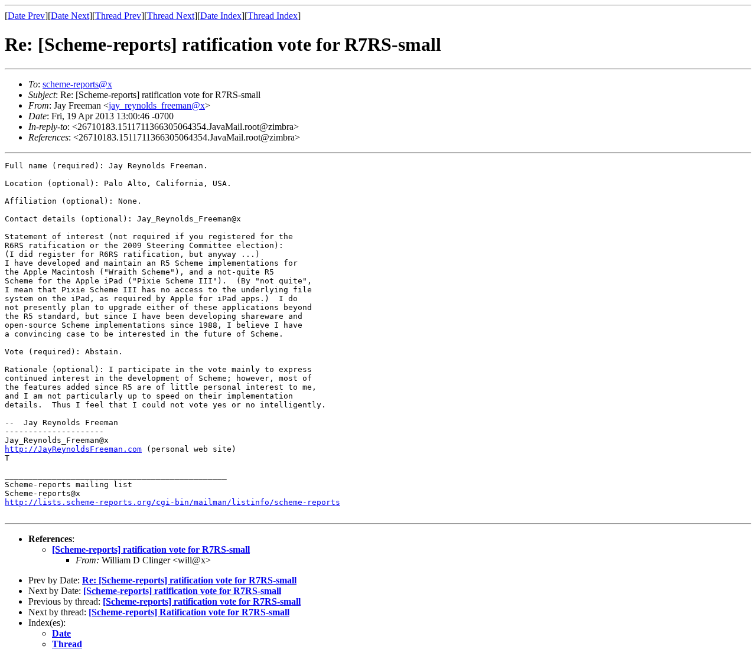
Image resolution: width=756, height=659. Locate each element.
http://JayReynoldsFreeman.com (73, 449)
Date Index (221, 16)
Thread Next (170, 16)
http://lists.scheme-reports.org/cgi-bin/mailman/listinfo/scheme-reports (172, 502)
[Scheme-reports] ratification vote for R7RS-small (151, 549)
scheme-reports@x (77, 84)
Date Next (70, 16)
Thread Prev (118, 16)
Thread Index (272, 16)
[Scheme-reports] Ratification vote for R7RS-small (189, 612)
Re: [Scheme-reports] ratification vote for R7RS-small (189, 580)
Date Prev (26, 16)
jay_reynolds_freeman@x (157, 105)
